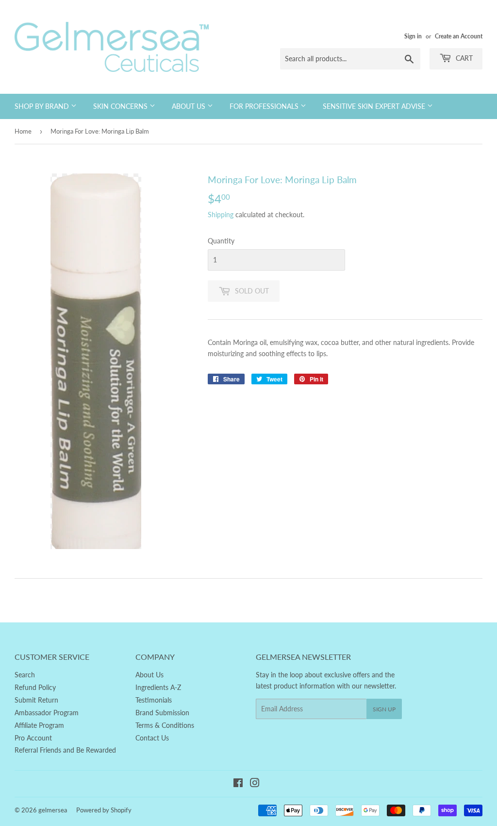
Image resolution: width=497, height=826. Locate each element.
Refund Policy (35, 687)
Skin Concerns (121, 106)
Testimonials (153, 700)
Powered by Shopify (104, 810)
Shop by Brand (43, 106)
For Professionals (265, 106)
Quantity (221, 241)
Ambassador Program (47, 712)
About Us (189, 106)
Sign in (413, 36)
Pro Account (33, 738)
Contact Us (152, 738)
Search (25, 675)
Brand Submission (162, 712)
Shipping (220, 214)
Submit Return (36, 700)
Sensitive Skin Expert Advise (375, 106)
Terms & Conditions (164, 725)
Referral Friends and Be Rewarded (65, 750)
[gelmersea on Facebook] (238, 784)
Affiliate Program (39, 725)
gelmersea (52, 810)
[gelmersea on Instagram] (255, 784)
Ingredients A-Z (158, 687)
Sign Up (384, 709)
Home (23, 131)
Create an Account (458, 36)
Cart (463, 58)
